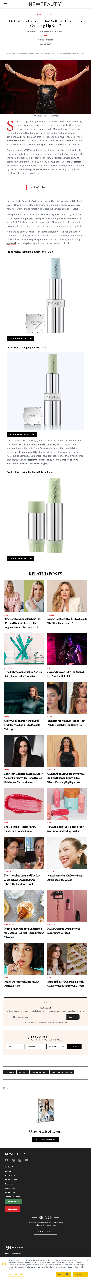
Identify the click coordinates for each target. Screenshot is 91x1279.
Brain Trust (9, 1184)
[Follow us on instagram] (19, 1160)
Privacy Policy (10, 1188)
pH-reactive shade (51, 144)
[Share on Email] (8, 1088)
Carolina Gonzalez (71, 161)
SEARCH (74, 1047)
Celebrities (10, 872)
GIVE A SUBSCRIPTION (45, 1140)
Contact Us (9, 1167)
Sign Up (72, 1017)
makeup (23, 1072)
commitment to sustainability (22, 451)
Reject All (80, 1274)
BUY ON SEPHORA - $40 (20, 559)
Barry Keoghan (24, 136)
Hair (6, 615)
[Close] (87, 1260)
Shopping (9, 668)
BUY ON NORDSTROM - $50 (22, 434)
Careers (8, 1171)
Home (40, 15)
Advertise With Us (11, 1180)
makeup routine (15, 140)
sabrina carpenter (62, 1072)
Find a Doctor (10, 1175)
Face (49, 717)
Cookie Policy (10, 1192)
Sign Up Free (45, 1232)
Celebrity (52, 615)
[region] (45, 1268)
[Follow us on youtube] (26, 1160)
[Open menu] (6, 4)
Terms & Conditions (12, 1197)
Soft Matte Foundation (38, 459)
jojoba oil (11, 243)
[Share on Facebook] (4, 1088)
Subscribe (12, 1209)
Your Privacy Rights (16, 1274)
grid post (29, 218)
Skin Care (9, 925)
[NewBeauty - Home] (45, 4)
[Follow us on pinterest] (13, 1160)
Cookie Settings (13, 1201)
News (50, 668)
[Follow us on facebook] (6, 1160)
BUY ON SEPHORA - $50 (20, 338)
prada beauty (39, 1072)
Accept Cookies (63, 1274)
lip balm (69, 140)
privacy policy (63, 1022)
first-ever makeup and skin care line (37, 444)
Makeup (50, 15)
